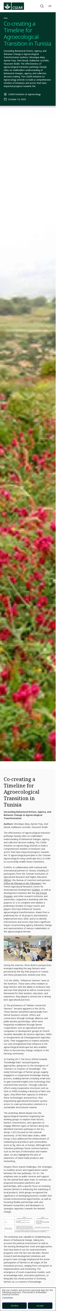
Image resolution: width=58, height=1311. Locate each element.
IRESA (7, 880)
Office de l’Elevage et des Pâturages (22, 883)
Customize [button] (7, 1298)
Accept (40, 1305)
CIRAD (35, 889)
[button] (42, 6)
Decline (14, 1305)
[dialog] (28, 1299)
